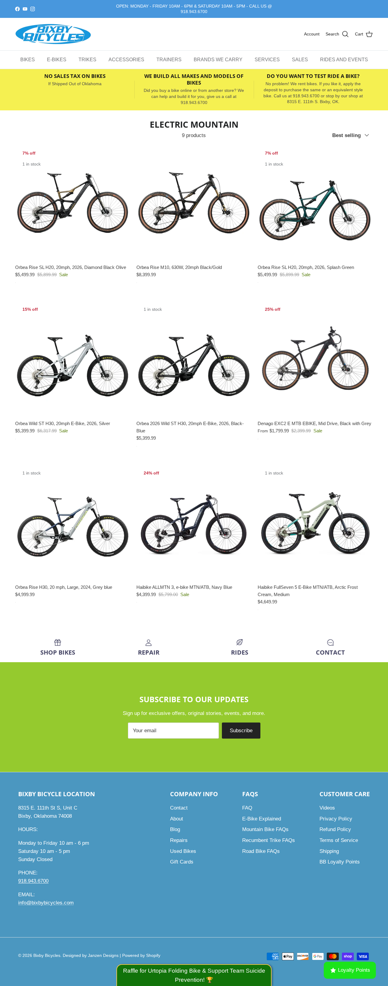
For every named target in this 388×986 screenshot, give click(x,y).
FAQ (247, 808)
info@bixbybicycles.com (46, 903)
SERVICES (267, 59)
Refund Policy (335, 829)
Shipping (329, 851)
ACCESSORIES (126, 59)
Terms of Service (338, 840)
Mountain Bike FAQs (265, 829)
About (176, 819)
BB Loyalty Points (339, 862)
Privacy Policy (335, 819)
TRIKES (87, 59)
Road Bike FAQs (261, 851)
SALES (300, 59)
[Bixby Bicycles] (53, 34)
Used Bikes (183, 851)
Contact (179, 808)
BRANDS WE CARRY (218, 59)
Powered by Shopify (141, 955)
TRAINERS (169, 59)
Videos (327, 808)
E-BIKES (56, 59)
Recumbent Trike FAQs (268, 840)
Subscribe (241, 730)
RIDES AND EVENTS (344, 59)
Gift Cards (181, 862)
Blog (175, 829)
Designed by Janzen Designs (91, 955)
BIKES (27, 59)
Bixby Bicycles (46, 955)
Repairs (179, 840)
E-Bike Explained (261, 819)
